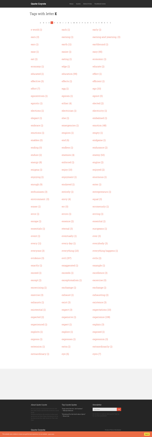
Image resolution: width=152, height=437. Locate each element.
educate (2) (98, 66)
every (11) (36, 243)
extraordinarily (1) (102, 346)
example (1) (99, 265)
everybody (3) (100, 243)
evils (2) (97, 258)
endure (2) (36, 154)
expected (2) (37, 317)
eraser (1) (36, 206)
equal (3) (97, 199)
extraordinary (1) (40, 353)
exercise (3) (37, 294)
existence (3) (99, 302)
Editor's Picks (87, 4)
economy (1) (37, 66)
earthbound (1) (100, 44)
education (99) (69, 73)
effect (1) (97, 73)
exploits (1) (37, 331)
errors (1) (66, 213)
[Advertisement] (76, 384)
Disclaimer (118, 430)
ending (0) (36, 147)
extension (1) (38, 346)
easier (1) (66, 51)
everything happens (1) (105, 250)
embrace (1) (37, 125)
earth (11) (66, 44)
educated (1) (37, 73)
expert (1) (67, 324)
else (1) (65, 118)
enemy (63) (99, 154)
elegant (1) (36, 118)
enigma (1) (36, 169)
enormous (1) (100, 177)
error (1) (35, 213)
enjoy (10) (67, 169)
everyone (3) (37, 250)
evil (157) (66, 258)
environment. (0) (40, 199)
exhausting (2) (100, 294)
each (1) (66, 29)
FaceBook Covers (100, 4)
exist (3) (66, 302)
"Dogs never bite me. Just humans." (72, 408)
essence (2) (68, 221)
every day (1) (69, 243)
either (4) (67, 103)
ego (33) (97, 88)
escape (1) (36, 221)
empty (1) (98, 132)
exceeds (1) (67, 272)
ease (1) (35, 51)
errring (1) (98, 213)
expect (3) (67, 309)
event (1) (35, 236)
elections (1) (37, 110)
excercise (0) (99, 280)
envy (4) (66, 199)
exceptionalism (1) (72, 280)
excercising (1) (39, 287)
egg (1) (65, 88)
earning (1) (67, 37)
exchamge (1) (69, 287)
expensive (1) (69, 317)
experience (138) (101, 317)
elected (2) (98, 103)
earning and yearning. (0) (106, 37)
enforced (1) (68, 162)
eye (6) (65, 353)
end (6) (65, 140)
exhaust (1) (68, 294)
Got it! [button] (147, 434)
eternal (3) (67, 228)
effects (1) (67, 81)
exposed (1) (99, 331)
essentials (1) (38, 228)
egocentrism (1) (39, 95)
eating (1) (67, 59)
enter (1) (97, 184)
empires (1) (68, 132)
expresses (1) (69, 339)
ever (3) (97, 236)
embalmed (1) (100, 118)
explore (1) (67, 331)
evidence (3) (37, 258)
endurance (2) (100, 147)
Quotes (78, 4)
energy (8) (36, 162)
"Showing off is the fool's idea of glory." (74, 414)
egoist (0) (98, 95)
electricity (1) (100, 110)
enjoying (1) (37, 177)
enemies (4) (68, 154)
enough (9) (36, 184)
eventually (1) (69, 236)
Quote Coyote (38, 4)
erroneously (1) (101, 206)
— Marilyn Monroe (67, 410)
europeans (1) (100, 228)
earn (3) (35, 37)
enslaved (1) (68, 184)
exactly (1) (36, 265)
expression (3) (100, 339)
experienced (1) (39, 324)
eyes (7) (97, 353)
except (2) (36, 280)
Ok (119, 409)
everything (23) (70, 250)
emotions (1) (37, 132)
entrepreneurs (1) (102, 191)
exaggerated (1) (70, 265)
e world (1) (36, 29)
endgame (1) (99, 140)
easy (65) (97, 51)
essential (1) (99, 221)
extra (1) (66, 346)
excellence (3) (100, 272)
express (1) (36, 339)
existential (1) (38, 309)
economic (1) (99, 59)
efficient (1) (99, 81)
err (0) (65, 206)
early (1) (97, 29)
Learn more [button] (51, 434)
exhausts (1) (37, 302)
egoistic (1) (37, 103)
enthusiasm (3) (39, 191)
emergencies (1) (70, 125)
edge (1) (66, 66)
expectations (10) (102, 309)
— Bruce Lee (65, 416)
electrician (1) (69, 110)
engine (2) (98, 162)
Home (71, 4)
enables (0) (37, 140)
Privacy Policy (109, 430)
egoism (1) (67, 95)
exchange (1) (99, 287)
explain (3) (98, 324)
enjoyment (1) (69, 177)
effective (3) (37, 81)
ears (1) (34, 44)
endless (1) (67, 147)
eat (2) (34, 59)
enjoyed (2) (99, 169)
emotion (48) (99, 125)
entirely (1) (67, 191)
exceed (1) (36, 272)
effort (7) (35, 88)
